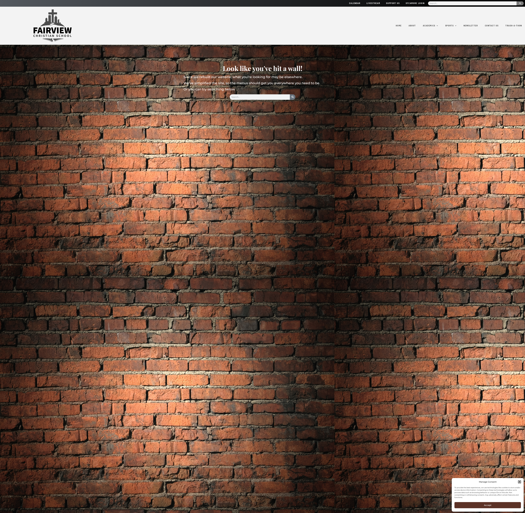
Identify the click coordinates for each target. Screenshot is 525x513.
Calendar (355, 3)
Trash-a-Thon (513, 25)
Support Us (393, 3)
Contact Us (492, 25)
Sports (449, 25)
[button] (519, 482)
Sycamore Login (415, 3)
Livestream (373, 3)
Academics (429, 25)
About (412, 25)
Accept (487, 505)
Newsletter (471, 25)
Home (399, 25)
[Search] (520, 3)
